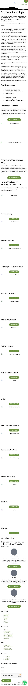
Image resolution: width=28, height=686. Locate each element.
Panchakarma (14, 556)
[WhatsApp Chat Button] (25, 683)
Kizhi (14, 597)
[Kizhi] (14, 592)
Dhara (14, 577)
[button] (2, 3)
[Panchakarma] (14, 551)
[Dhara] (14, 573)
